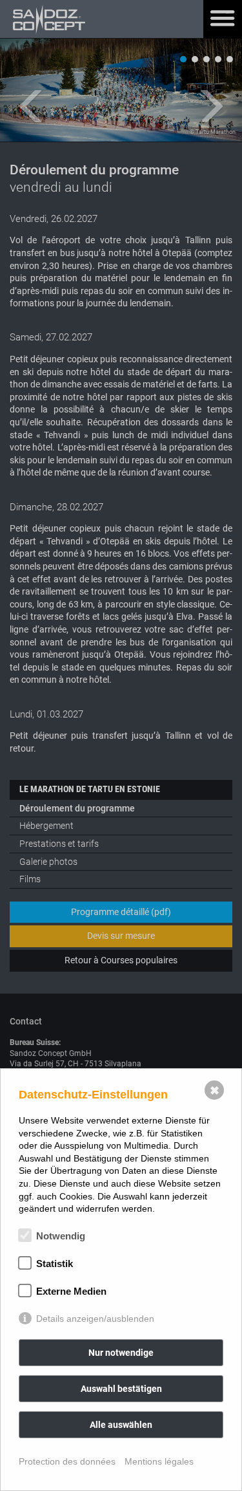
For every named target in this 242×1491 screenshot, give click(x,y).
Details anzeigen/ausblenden (95, 1318)
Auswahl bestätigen (121, 1389)
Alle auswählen (121, 1425)
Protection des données (67, 1461)
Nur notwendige (121, 1352)
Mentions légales (159, 1461)
